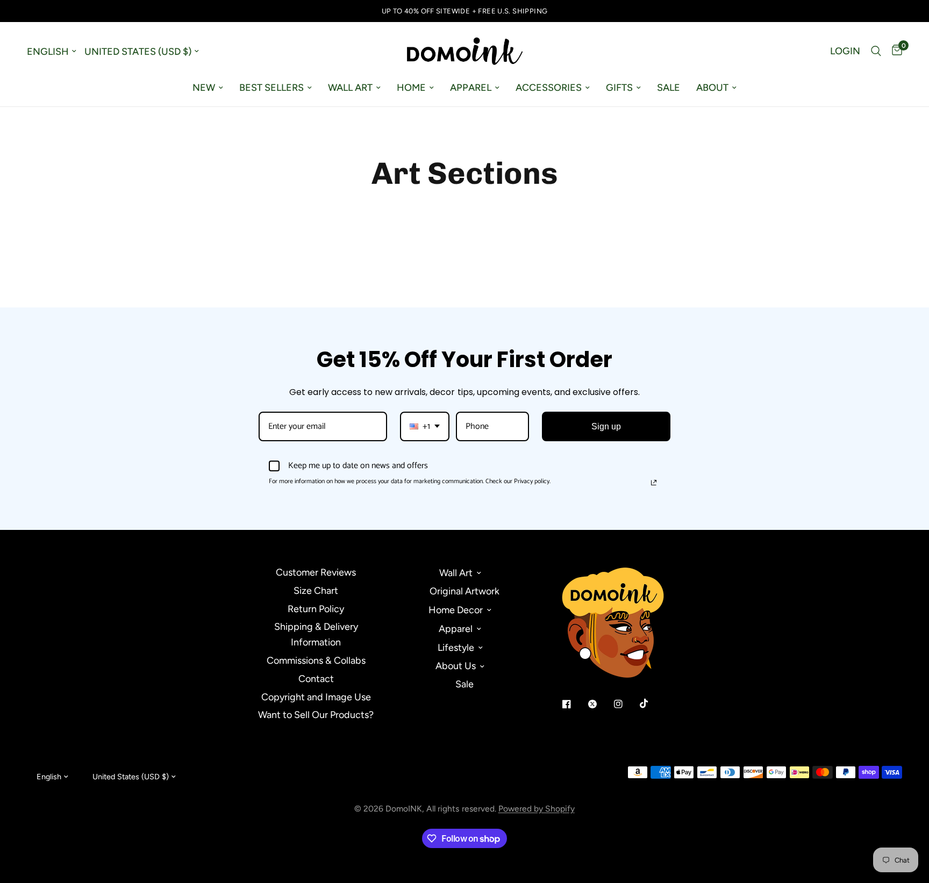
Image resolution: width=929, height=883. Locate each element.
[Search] (876, 51)
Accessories (549, 88)
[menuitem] (207, 88)
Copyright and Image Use (316, 697)
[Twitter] (600, 704)
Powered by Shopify (536, 808)
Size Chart (316, 591)
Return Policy (316, 609)
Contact (316, 679)
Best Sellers (271, 88)
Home (411, 88)
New (203, 88)
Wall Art (350, 88)
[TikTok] (651, 703)
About (712, 88)
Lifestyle (456, 648)
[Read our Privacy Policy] (653, 482)
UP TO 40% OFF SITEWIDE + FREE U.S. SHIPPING (465, 11)
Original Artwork (464, 591)
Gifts (619, 88)
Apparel (470, 88)
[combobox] (424, 426)
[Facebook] (574, 704)
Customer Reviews (316, 572)
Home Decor (455, 610)
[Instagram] (626, 704)
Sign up (606, 426)
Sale (668, 88)
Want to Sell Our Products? (316, 715)
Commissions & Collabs (316, 660)
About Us (455, 666)
